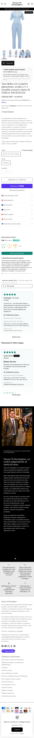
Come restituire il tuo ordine (9, 673)
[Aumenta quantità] (10, 172)
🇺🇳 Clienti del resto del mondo (10, 224)
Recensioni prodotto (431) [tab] (9, 280)
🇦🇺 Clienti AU (5, 210)
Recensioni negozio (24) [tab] (25, 280)
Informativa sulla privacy (8, 696)
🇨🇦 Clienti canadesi (7, 214)
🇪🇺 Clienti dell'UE (6, 205)
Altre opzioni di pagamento (17, 190)
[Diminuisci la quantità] (3, 172)
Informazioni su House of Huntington (12, 660)
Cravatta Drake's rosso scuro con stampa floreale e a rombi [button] (13, 330)
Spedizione (13, 106)
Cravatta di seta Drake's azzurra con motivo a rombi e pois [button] (14, 384)
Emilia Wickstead (8, 112)
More (20, 246)
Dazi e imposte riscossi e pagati (10, 679)
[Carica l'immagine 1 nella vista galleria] (17, 29)
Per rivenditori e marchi (8, 685)
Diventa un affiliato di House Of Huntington (14, 676)
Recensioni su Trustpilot (15, 631)
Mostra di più (16, 337)
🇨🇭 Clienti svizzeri (7, 219)
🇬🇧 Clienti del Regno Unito (9, 196)
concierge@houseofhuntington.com (12, 637)
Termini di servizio (6, 687)
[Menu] (2, 4)
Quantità (4, 168)
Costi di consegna (6, 670)
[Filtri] (3, 286)
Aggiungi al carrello (17, 180)
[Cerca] (6, 4)
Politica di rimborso (7, 690)
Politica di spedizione (7, 693)
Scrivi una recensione (17, 253)
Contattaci (4, 667)
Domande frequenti (7, 682)
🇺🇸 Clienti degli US (7, 200)
